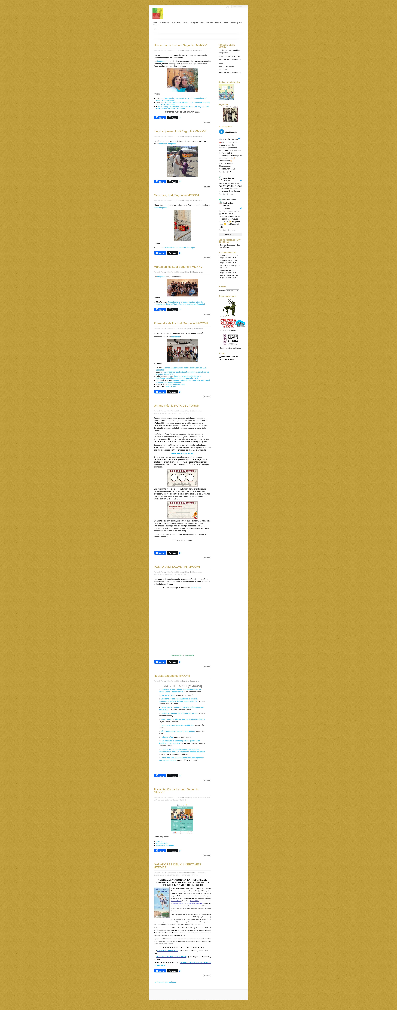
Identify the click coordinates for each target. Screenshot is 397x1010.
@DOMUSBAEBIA (226, 214)
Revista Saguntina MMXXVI (172, 675)
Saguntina (185, 681)
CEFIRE (156, 25)
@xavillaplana (234, 191)
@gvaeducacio (225, 166)
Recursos (209, 23)
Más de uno (171, 386)
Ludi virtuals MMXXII (228, 204)
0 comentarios (197, 50)
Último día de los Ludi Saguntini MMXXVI (180, 45)
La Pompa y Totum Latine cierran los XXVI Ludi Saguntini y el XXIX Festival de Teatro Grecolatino (182, 107)
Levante (159, 841)
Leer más (207, 122)
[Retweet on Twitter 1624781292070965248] (224, 194)
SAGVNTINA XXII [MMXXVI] (182, 686)
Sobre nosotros (164, 23)
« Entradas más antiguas (165, 982)
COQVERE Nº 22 (168, 695)
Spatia (202, 23)
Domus (225, 23)
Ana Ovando (228, 178)
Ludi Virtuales (176, 23)
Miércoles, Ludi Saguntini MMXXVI (176, 195)
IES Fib (226, 139)
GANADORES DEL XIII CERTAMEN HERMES (177, 866)
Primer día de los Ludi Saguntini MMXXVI (181, 323)
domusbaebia (189, 655)
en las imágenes (160, 208)
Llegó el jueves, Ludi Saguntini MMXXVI (180, 131)
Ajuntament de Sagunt (165, 845)
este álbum (175, 337)
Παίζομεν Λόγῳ (167, 737)
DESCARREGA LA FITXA (182, 453)
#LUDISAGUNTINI (226, 186)
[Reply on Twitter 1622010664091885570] (220, 230)
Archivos (222, 290)
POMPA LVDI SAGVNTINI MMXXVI (177, 566)
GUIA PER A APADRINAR (229, 56)
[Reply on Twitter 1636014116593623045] (220, 172)
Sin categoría (186, 50)
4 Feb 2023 (226, 208)
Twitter (232, 172)
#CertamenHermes (188, 872)
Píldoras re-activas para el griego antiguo (178, 731)
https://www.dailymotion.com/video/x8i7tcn (236, 188)
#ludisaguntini (224, 169)
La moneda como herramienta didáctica (177, 725)
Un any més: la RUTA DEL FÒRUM (176, 405)
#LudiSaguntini (187, 272)
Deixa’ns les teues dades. (230, 73)
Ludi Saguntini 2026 (176, 384)
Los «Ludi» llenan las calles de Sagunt (179, 248)
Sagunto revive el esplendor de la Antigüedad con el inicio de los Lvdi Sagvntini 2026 (178, 377)
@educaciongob (226, 163)
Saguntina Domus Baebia (230, 348)
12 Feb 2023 (227, 180)
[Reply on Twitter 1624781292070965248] (220, 194)
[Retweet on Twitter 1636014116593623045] (224, 172)
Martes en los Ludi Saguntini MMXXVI (178, 266)
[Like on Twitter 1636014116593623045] (228, 172)
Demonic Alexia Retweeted (229, 199)
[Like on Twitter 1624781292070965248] (228, 194)
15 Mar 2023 (234, 139)
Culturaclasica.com (228, 330)
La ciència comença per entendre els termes (179, 713)
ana (165, 50)
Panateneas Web (177, 655)
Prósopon (218, 23)
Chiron (223, 317)
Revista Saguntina (236, 23)
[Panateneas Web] (182, 621)
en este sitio (196, 588)
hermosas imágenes (167, 144)
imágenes (161, 61)
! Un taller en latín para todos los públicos (183, 719)
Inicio (155, 23)
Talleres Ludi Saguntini (190, 23)
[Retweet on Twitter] (220, 199)
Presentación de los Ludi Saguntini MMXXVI (176, 791)
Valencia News (162, 843)
